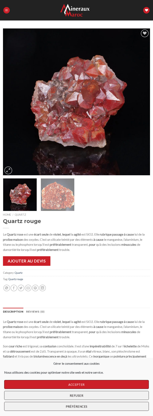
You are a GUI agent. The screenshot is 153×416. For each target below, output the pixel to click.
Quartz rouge (15, 279)
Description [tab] (13, 311)
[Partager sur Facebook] (14, 288)
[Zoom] (8, 170)
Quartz (20, 214)
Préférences (76, 406)
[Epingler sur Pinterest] (35, 288)
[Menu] (6, 10)
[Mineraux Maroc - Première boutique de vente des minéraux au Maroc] (76, 10)
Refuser (76, 395)
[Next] (142, 102)
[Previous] (11, 102)
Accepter (76, 384)
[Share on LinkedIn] (42, 288)
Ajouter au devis (27, 261)
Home (7, 214)
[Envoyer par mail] (28, 288)
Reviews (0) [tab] (35, 311)
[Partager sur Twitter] (21, 288)
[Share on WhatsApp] (6, 288)
